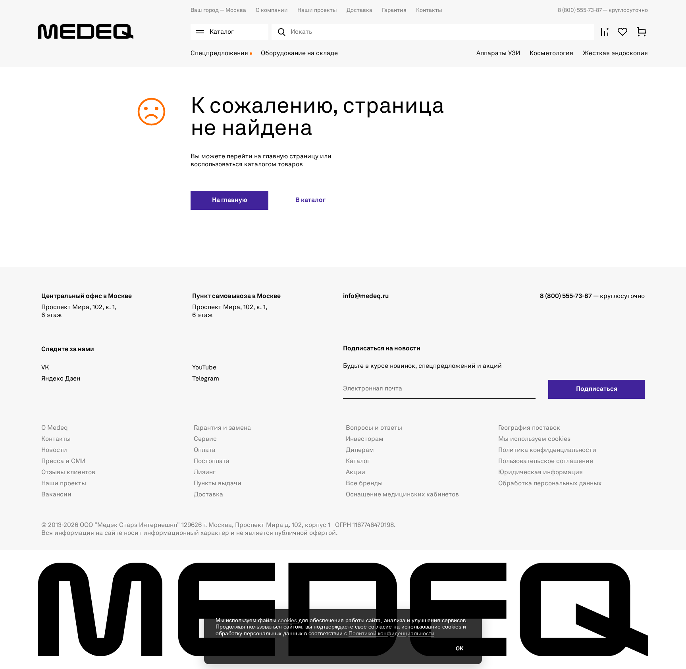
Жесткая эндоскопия (615, 53)
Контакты (429, 10)
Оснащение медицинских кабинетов (402, 495)
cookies (288, 620)
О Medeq (54, 428)
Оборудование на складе (299, 53)
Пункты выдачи (217, 484)
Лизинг (205, 472)
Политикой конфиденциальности (391, 633)
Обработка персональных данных (549, 484)
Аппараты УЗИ (498, 53)
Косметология (551, 53)
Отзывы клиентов (68, 472)
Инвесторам (364, 439)
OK (459, 649)
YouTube (204, 368)
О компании (272, 10)
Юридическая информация (540, 472)
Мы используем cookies (534, 439)
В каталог (310, 200)
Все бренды (364, 484)
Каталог (358, 461)
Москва (218, 10)
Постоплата (211, 461)
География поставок (529, 428)
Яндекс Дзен (60, 379)
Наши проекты (317, 10)
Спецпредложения (219, 53)
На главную (229, 200)
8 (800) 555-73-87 (580, 10)
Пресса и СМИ (63, 461)
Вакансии (56, 495)
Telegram (205, 379)
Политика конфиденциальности (547, 450)
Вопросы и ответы (374, 428)
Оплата (205, 450)
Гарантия (394, 10)
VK (45, 368)
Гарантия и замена (222, 428)
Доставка (359, 10)
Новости (54, 450)
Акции (355, 472)
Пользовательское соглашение (545, 461)
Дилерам (360, 450)
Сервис (205, 439)
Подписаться (596, 389)
